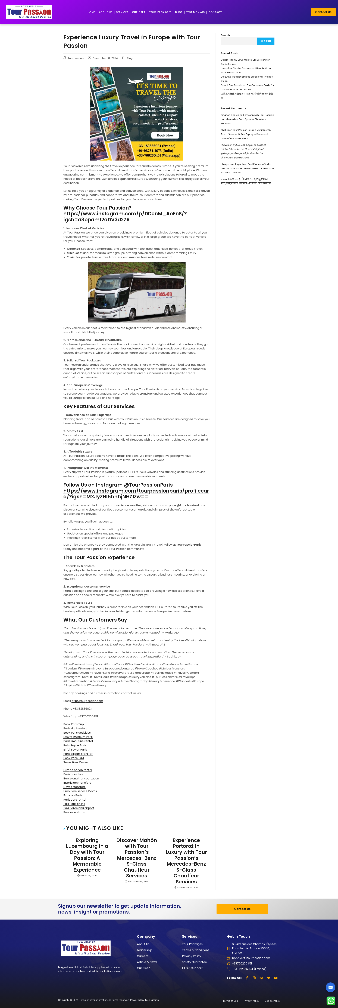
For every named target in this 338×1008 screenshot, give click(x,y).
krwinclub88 (227, 179)
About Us (105, 12)
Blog (178, 12)
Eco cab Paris (72, 795)
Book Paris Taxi (73, 758)
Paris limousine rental (78, 741)
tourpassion (76, 58)
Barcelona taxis (74, 812)
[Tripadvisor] (261, 978)
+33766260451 (88, 716)
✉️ (330, 987)
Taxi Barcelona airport (78, 808)
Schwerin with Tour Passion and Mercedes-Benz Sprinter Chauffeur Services (247, 119)
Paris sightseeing (74, 728)
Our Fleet (138, 12)
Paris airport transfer (78, 754)
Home (91, 12)
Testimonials (195, 12)
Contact (215, 12)
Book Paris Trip (73, 724)
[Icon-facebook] (247, 978)
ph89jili (225, 130)
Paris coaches (73, 774)
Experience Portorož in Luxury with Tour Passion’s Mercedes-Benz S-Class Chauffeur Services (186, 861)
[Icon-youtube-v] (276, 978)
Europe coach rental (77, 770)
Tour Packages (160, 12)
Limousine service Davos (80, 791)
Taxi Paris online (74, 804)
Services (122, 12)
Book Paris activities (77, 733)
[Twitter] (268, 978)
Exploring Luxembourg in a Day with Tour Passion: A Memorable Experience (87, 855)
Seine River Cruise (75, 762)
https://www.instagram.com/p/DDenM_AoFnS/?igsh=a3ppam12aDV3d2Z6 (125, 216)
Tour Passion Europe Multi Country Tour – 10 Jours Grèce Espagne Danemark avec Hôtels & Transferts (246, 134)
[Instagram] (254, 978)
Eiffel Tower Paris (75, 750)
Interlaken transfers (77, 783)
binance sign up (230, 115)
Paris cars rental (74, 800)
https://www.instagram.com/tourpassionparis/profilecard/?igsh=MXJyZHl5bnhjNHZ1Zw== (136, 493)
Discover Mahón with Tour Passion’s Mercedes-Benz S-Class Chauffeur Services (136, 858)
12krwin (225, 145)
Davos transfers (74, 787)
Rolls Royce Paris (74, 745)
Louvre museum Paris (78, 737)
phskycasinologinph (232, 164)
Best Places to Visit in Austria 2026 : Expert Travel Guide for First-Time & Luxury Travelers (247, 168)
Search (225, 35)
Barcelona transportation (81, 778)
